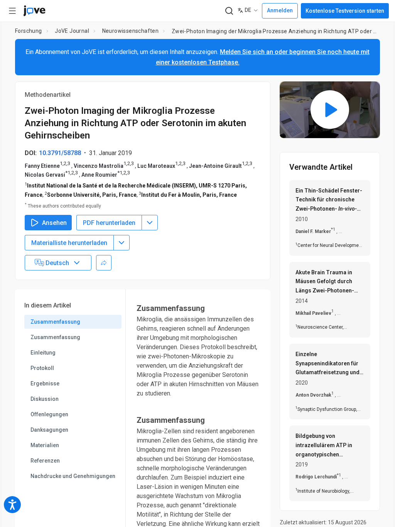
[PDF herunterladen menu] (150, 222)
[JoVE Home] (34, 10)
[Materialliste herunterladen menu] (121, 242)
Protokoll (42, 368)
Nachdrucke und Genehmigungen (72, 476)
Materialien (44, 445)
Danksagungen (49, 430)
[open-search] (229, 11)
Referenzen (45, 461)
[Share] (103, 262)
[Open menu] (12, 11)
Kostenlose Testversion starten (345, 11)
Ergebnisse (44, 383)
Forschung (28, 31)
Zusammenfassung (55, 322)
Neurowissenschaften (130, 31)
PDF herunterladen (109, 222)
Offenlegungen (49, 414)
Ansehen (54, 222)
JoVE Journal (72, 31)
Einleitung (43, 353)
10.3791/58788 (60, 153)
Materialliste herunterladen (69, 243)
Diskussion (44, 399)
